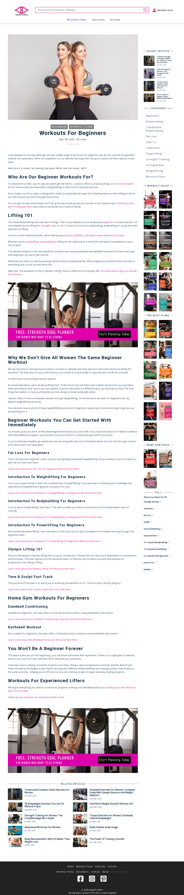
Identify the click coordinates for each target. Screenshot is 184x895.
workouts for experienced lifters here (44, 697)
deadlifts (78, 235)
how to (151, 142)
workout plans (77, 19)
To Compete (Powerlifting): (155, 549)
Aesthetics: (148, 508)
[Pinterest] (103, 879)
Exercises (100, 866)
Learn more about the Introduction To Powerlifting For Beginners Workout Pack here (54, 541)
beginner (108, 222)
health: (147, 522)
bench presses (116, 235)
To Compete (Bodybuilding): (155, 542)
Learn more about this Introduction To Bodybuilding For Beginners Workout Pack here (55, 517)
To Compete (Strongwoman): (156, 555)
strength (45, 225)
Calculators (82, 871)
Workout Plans (84, 866)
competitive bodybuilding (154, 129)
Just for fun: (149, 562)
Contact (95, 871)
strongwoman (155, 165)
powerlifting (32, 241)
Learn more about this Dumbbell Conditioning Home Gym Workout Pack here (50, 619)
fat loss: (147, 515)
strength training (157, 159)
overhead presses (93, 235)
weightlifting (154, 170)
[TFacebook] (80, 879)
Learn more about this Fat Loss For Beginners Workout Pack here (43, 468)
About (105, 871)
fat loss (151, 136)
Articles (112, 866)
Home (70, 866)
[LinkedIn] (92, 879)
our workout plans (124, 183)
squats (69, 235)
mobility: (147, 569)
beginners (152, 115)
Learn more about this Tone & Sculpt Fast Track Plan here (39, 589)
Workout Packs (65, 871)
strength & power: (151, 501)
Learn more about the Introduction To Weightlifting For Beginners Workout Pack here (54, 493)
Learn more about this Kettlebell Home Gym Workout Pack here (42, 639)
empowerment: (150, 535)
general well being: (152, 529)
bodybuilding (47, 241)
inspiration (153, 147)
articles (115, 19)
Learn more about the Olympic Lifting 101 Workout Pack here (41, 568)
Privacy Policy (119, 871)
